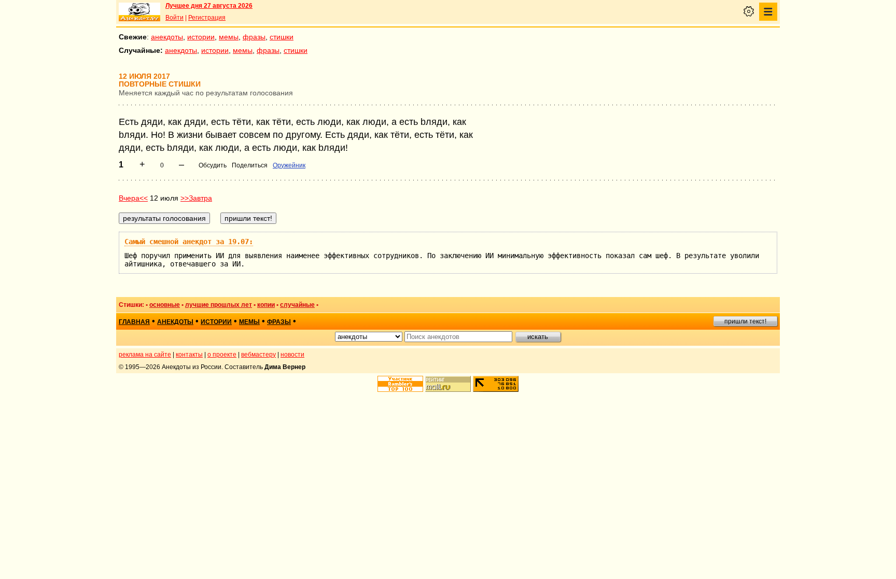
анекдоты (167, 37)
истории (201, 37)
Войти (174, 17)
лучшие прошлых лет (218, 304)
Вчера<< (133, 198)
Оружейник (289, 165)
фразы (254, 37)
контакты (189, 354)
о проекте (221, 354)
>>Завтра (196, 198)
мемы (229, 37)
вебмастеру (258, 354)
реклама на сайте (145, 354)
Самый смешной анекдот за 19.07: (188, 241)
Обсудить (213, 165)
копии (266, 304)
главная (134, 322)
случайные (297, 304)
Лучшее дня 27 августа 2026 (209, 5)
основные (164, 304)
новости (292, 354)
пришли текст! (745, 321)
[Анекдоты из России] (139, 12)
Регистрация (207, 17)
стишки (281, 37)
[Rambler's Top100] (400, 384)
